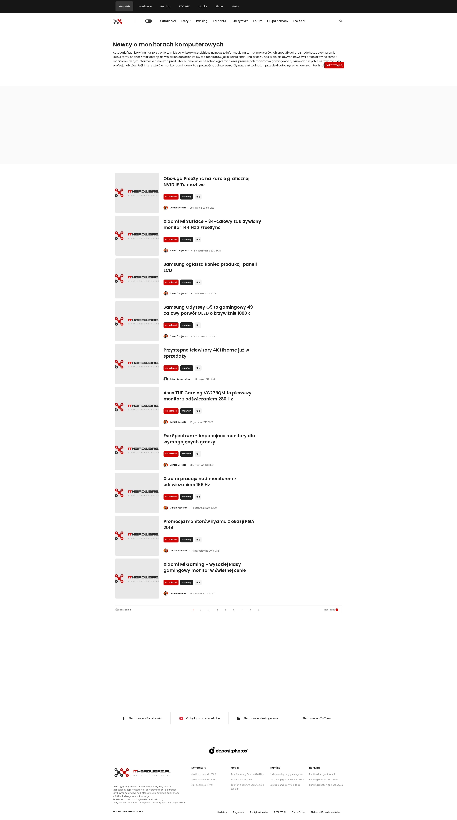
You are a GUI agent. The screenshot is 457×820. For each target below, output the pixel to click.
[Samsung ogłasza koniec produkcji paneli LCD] (137, 278)
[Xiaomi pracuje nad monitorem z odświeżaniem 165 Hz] (137, 493)
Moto (235, 6)
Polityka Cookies (259, 812)
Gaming (165, 6)
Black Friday (298, 812)
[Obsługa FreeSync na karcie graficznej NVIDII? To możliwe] (137, 193)
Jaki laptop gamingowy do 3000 (287, 779)
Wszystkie (124, 6)
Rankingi (202, 21)
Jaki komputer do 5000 (203, 779)
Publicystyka (239, 21)
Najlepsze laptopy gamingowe (286, 774)
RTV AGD (184, 6)
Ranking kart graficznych (322, 774)
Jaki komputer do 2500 (203, 774)
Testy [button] (185, 21)
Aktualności (168, 21)
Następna (329, 609)
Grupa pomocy (277, 21)
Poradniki (219, 21)
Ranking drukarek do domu (323, 779)
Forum (257, 21)
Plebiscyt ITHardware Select (326, 812)
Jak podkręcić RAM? (202, 785)
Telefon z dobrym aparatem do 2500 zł (247, 787)
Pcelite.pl (299, 21)
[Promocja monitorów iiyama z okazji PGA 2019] (137, 536)
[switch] (148, 21)
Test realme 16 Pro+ (241, 779)
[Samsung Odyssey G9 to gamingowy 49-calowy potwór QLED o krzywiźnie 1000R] (137, 321)
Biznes (219, 6)
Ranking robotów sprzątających (326, 785)
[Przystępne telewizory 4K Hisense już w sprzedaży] (137, 364)
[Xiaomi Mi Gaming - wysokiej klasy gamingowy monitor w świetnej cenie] (137, 579)
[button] (340, 21)
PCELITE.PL (280, 812)
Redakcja (222, 812)
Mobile (203, 6)
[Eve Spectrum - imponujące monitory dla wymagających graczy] (137, 450)
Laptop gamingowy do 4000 (285, 785)
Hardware (145, 6)
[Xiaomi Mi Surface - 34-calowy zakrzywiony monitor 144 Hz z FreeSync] (137, 236)
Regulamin (238, 812)
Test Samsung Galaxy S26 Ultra (247, 774)
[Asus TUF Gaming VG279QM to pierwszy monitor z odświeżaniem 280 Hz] (137, 407)
